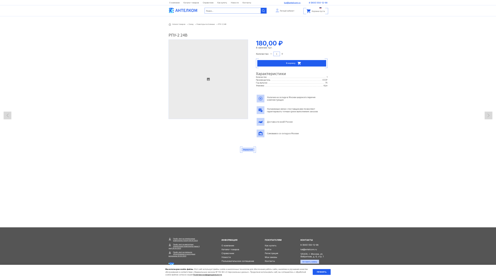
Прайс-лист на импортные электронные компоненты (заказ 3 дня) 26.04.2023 (184, 246)
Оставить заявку (309, 262)
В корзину (291, 63)
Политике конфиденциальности (207, 275)
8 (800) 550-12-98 (309, 245)
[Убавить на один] (271, 54)
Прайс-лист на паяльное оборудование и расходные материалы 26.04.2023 (182, 254)
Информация (229, 240)
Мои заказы (271, 257)
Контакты (247, 3)
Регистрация (271, 253)
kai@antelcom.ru (308, 249)
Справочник (208, 3)
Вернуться (248, 149)
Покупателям (273, 240)
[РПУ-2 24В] (208, 79)
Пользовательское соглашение (238, 261)
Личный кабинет (287, 11)
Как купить (222, 3)
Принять (322, 272)
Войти (268, 249)
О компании (174, 3)
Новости (235, 3)
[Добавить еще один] (282, 54)
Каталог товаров (191, 3)
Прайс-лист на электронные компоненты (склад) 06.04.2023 (185, 240)
